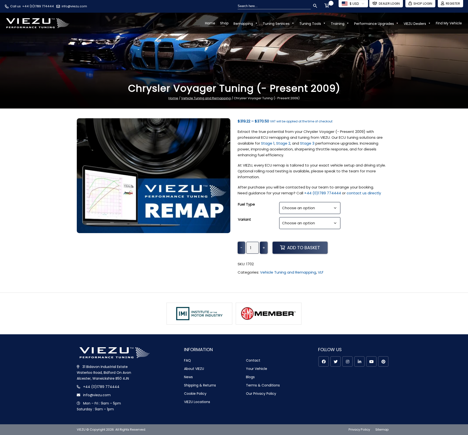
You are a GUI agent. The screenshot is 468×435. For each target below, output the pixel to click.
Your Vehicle (256, 368)
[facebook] (323, 361)
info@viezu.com (74, 6)
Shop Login (422, 3)
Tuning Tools (310, 23)
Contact (253, 360)
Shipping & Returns (200, 385)
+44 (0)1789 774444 (38, 6)
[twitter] (335, 361)
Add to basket (303, 248)
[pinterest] (383, 361)
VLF (320, 272)
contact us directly (364, 193)
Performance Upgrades (374, 23)
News (188, 377)
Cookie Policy (195, 393)
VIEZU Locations (197, 401)
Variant (244, 219)
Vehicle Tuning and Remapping (206, 98)
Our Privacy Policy (261, 393)
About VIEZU (194, 368)
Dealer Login (389, 3)
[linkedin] (359, 361)
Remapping (243, 23)
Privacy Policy (359, 429)
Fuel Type (246, 204)
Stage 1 (267, 143)
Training (337, 23)
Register (453, 3)
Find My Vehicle (449, 23)
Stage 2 (283, 143)
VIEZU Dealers (415, 23)
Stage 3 (307, 143)
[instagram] (347, 361)
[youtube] (371, 361)
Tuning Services (276, 23)
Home (210, 23)
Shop (224, 23)
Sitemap (382, 429)
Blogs (250, 377)
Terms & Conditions (263, 385)
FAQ (187, 360)
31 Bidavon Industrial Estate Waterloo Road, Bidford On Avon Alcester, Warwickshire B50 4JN (104, 372)
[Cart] (327, 6)
